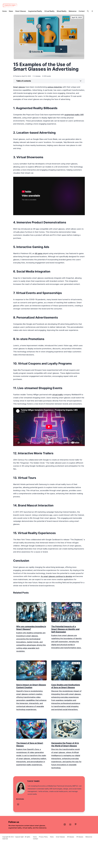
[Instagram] (65, 824)
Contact (82, 11)
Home (4, 11)
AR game (38, 253)
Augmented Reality (35, 11)
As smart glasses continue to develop (56, 576)
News (11, 11)
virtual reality (57, 395)
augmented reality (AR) (74, 115)
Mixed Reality (61, 11)
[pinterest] (75, 824)
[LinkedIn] (18, 804)
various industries (54, 87)
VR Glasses (79, 837)
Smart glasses (19, 87)
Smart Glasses (20, 11)
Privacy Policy (43, 837)
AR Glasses (70, 837)
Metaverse (72, 11)
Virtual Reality (49, 11)
